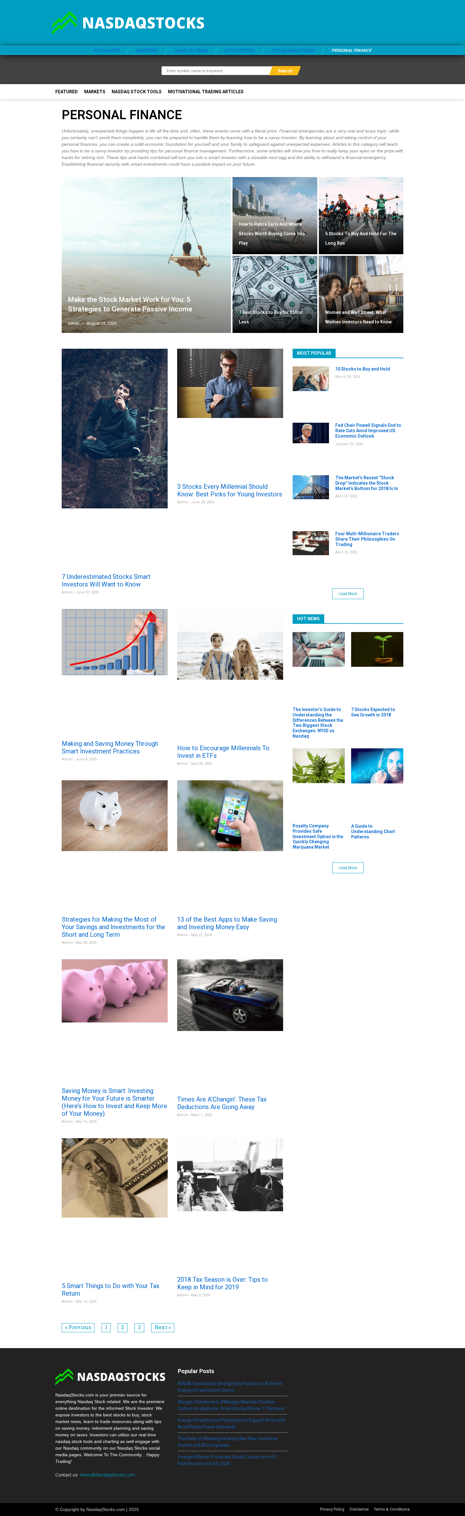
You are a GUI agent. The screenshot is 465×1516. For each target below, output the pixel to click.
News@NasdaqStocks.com (107, 1475)
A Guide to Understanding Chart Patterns (373, 831)
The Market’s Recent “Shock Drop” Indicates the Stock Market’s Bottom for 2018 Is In (366, 483)
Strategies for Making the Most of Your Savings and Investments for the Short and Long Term (113, 927)
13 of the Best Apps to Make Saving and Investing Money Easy (227, 923)
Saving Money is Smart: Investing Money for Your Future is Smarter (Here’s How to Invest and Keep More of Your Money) (114, 1102)
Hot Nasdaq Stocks (293, 50)
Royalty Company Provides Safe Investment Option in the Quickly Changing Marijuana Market (318, 836)
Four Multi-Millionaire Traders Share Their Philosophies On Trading (367, 539)
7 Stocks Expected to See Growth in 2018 (373, 712)
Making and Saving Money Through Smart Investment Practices (110, 747)
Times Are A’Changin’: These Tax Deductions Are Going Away (222, 1103)
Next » (163, 1327)
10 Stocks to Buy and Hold (362, 368)
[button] (348, 593)
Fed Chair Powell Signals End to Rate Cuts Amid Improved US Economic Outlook (368, 431)
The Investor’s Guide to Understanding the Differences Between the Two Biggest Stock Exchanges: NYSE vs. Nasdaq (318, 723)
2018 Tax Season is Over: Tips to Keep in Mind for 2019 (222, 1283)
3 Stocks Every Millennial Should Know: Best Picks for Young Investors (229, 490)
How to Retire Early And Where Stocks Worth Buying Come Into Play (272, 234)
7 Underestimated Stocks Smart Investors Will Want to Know (106, 580)
